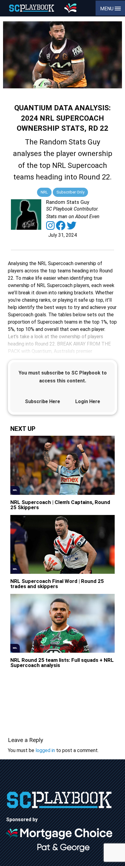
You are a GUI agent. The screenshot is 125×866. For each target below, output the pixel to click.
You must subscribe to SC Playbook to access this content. (63, 377)
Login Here (87, 401)
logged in (45, 750)
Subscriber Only (70, 192)
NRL (44, 192)
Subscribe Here (42, 401)
